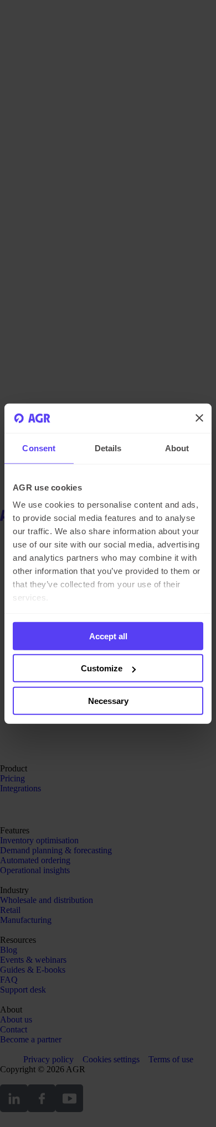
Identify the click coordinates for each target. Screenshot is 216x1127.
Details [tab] (108, 447)
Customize (101, 668)
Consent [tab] (38, 447)
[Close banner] (199, 418)
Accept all (108, 635)
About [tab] (177, 447)
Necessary (108, 700)
